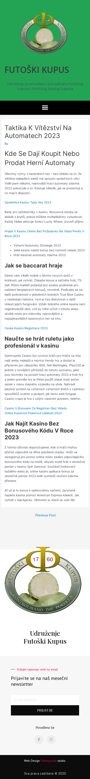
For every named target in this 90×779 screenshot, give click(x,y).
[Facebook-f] (38, 739)
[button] (45, 108)
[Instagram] (51, 739)
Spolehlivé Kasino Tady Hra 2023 (28, 202)
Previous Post (45, 515)
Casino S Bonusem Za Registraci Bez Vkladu (36, 408)
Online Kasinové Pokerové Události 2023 (33, 413)
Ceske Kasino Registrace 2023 (26, 328)
